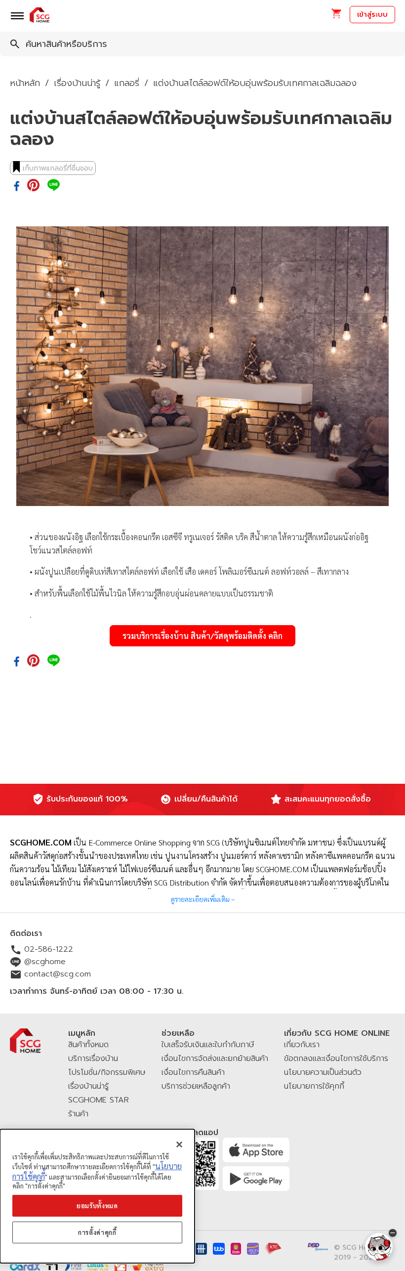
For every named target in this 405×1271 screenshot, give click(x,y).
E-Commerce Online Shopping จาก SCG (154, 842)
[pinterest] (33, 186)
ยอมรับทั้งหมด (97, 1205)
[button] (336, 16)
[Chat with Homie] (379, 1246)
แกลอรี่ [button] (126, 83)
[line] (53, 186)
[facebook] (16, 187)
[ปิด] (179, 1144)
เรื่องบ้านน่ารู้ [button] (77, 83)
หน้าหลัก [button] (25, 83)
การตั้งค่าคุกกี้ (97, 1232)
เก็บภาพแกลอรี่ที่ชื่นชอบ (58, 168)
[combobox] (202, 44)
